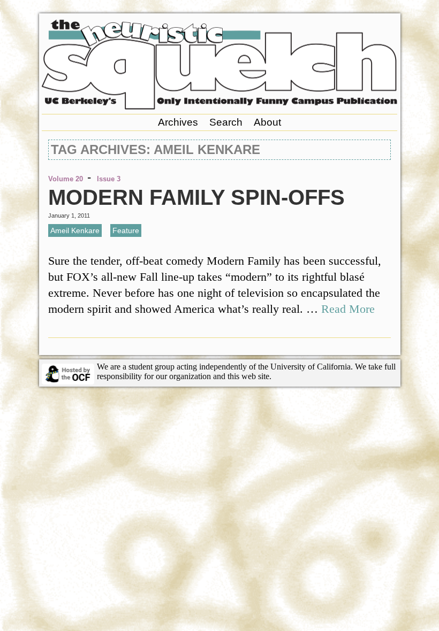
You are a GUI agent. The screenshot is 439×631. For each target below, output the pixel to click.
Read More (348, 309)
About (267, 122)
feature (125, 230)
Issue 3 (108, 179)
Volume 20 (65, 179)
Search (226, 122)
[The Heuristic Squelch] (219, 106)
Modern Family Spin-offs (196, 197)
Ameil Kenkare (75, 230)
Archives (178, 122)
